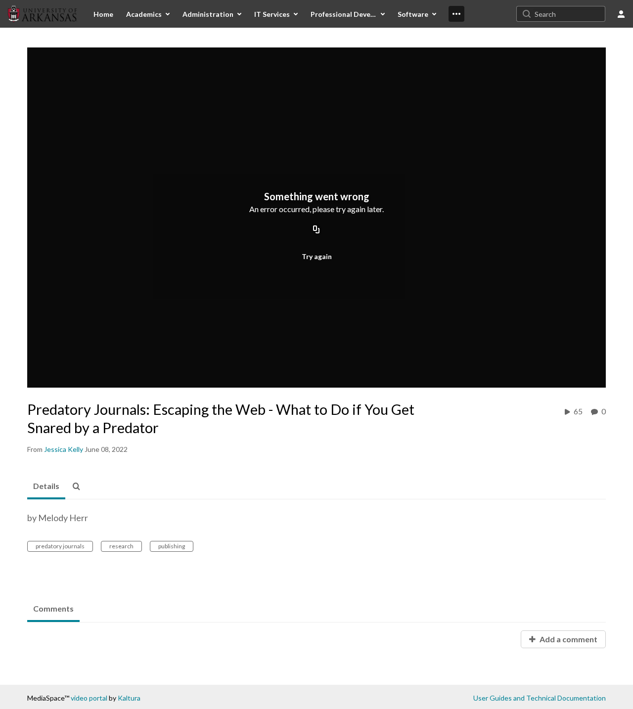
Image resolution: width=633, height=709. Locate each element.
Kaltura (129, 698)
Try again (317, 256)
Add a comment (567, 639)
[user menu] (621, 14)
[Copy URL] (316, 230)
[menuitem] (103, 14)
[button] (79, 486)
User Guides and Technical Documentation (539, 698)
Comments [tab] (53, 608)
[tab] (46, 486)
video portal (89, 698)
